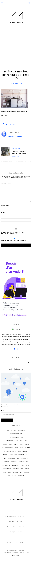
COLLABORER (11, 526)
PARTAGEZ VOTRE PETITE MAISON (16, 516)
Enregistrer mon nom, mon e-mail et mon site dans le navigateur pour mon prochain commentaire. (15, 232)
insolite (5, 454)
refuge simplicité (7, 468)
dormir (27, 444)
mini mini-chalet (6, 465)
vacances (14, 475)
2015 (15, 430)
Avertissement (20, 542)
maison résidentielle (19, 454)
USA (9, 475)
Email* (3, 212)
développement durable (7, 447)
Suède (9, 472)
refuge (27, 465)
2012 (8, 430)
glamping (27, 447)
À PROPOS (16, 511)
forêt (16, 447)
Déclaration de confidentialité (16, 537)
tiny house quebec (24, 472)
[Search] (28, 363)
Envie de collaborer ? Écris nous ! (16, 550)
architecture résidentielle (16, 437)
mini (18, 458)
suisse (4, 472)
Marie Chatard (13, 132)
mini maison (14, 461)
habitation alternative (10, 451)
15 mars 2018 (17, 83)
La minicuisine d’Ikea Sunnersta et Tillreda (19, 152)
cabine (10, 444)
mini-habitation (24, 458)
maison (11, 454)
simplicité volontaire (18, 468)
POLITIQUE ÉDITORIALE (16, 521)
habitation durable (22, 451)
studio (27, 468)
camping (16, 444)
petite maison (15, 465)
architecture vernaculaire (11, 440)
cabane (25, 440)
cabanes (5, 444)
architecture (21, 430)
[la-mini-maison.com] (16, 17)
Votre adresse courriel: (9, 411)
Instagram (19, 136)
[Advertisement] (16, 46)
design (21, 444)
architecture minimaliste (16, 433)
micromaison (11, 458)
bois (21, 440)
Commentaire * (6, 183)
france (21, 447)
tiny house (15, 472)
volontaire (21, 475)
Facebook (11, 136)
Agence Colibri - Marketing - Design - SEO (14, 552)
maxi (27, 454)
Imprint (9, 542)
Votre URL (4, 220)
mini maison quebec (23, 461)
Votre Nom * (5, 205)
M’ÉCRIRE (22, 526)
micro (5, 458)
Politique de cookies (16, 531)
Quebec (22, 465)
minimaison (6, 461)
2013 (11, 430)
